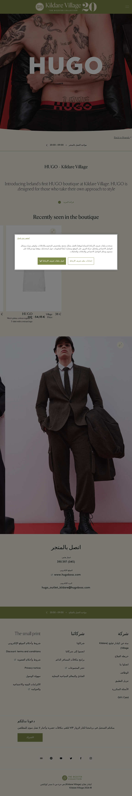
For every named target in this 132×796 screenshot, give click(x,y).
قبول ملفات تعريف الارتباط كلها (52, 261)
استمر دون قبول (23, 238)
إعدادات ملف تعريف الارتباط (81, 261)
